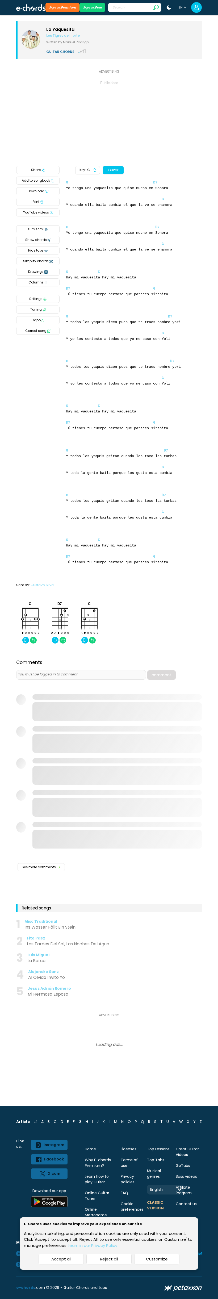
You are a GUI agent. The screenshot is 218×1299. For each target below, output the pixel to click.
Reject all (109, 1259)
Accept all (61, 1259)
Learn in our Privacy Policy (92, 1245)
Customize (157, 1259)
